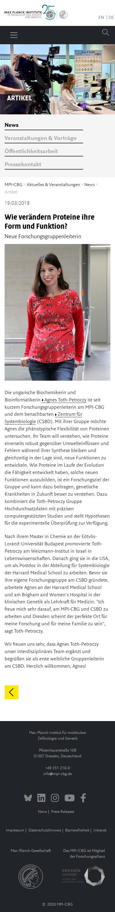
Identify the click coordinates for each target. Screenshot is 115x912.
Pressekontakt (23, 165)
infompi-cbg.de (57, 774)
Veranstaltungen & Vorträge (41, 138)
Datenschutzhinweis (45, 830)
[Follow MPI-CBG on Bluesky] (28, 798)
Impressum (15, 830)
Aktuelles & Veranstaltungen (53, 184)
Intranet (100, 830)
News (11, 125)
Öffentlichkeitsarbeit (31, 152)
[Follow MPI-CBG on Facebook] (83, 798)
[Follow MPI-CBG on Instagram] (55, 798)
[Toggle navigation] (14, 35)
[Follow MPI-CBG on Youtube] (69, 798)
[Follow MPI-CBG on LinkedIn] (41, 798)
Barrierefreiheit (77, 830)
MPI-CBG (13, 184)
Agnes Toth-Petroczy (65, 400)
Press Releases (62, 812)
